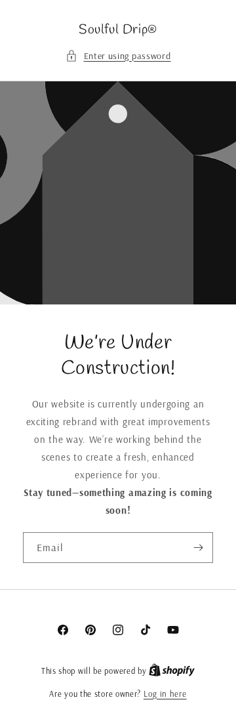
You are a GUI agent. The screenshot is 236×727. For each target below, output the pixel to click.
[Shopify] (172, 670)
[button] (118, 56)
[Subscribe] (198, 547)
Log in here (165, 693)
